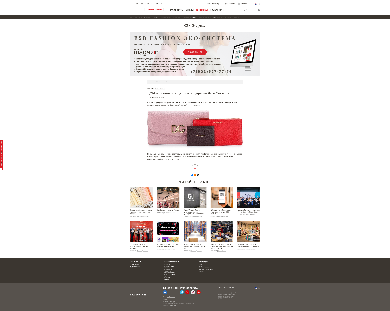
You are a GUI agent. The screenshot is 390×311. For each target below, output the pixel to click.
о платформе (217, 10)
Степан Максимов (160, 89)
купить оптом (176, 10)
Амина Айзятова (223, 216)
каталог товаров (134, 264)
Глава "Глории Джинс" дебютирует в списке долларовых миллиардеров (194, 212)
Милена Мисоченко (142, 216)
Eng (258, 4)
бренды (190, 10)
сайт (200, 264)
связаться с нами (155, 10)
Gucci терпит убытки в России (168, 210)
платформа (204, 261)
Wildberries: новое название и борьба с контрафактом (168, 245)
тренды (156, 17)
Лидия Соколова (250, 249)
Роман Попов (222, 251)
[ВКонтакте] (192, 175)
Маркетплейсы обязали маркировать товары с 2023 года (194, 246)
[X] (198, 175)
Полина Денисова (250, 214)
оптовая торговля (205, 17)
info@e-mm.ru (171, 297)
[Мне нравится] (195, 166)
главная (151, 82)
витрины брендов (135, 266)
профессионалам (171, 261)
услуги (131, 268)
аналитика (133, 17)
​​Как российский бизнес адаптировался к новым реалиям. (139, 246)
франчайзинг (217, 17)
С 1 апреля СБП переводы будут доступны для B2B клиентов (221, 212)
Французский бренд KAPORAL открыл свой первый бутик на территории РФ (222, 246)
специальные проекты (205, 268)
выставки (228, 17)
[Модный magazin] (135, 9)
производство (166, 17)
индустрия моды (145, 17)
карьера (236, 17)
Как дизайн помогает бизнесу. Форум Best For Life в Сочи (248, 211)
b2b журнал (202, 10)
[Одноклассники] (195, 175)
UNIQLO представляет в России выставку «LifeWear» (248, 245)
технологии (177, 17)
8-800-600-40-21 (138, 294)
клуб (200, 266)
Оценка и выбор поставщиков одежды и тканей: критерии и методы (141, 212)
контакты (201, 271)
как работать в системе (206, 269)
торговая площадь (189, 17)
